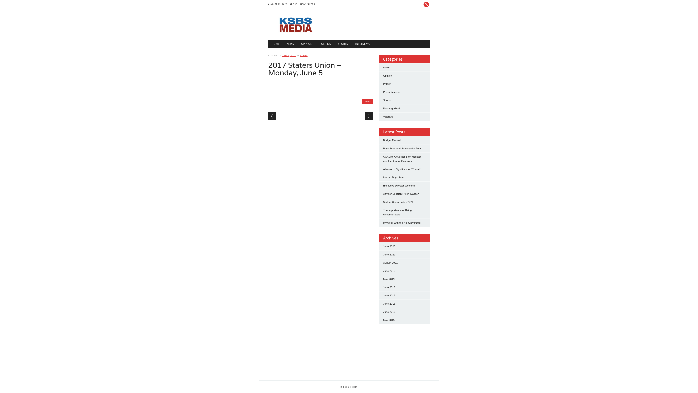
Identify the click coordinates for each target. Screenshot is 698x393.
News (290, 43)
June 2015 (389, 311)
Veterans (388, 116)
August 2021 (390, 262)
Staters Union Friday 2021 (398, 202)
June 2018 (389, 287)
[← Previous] (272, 116)
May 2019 (389, 279)
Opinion (306, 43)
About (294, 4)
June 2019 (389, 270)
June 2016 (389, 303)
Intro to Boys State (393, 177)
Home (275, 43)
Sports (343, 43)
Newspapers (307, 4)
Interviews (362, 43)
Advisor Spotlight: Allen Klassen (401, 193)
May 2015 (389, 320)
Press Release (391, 92)
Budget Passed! (392, 140)
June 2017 (389, 295)
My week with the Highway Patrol (402, 222)
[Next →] (369, 116)
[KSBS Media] (295, 32)
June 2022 (389, 254)
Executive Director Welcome (399, 185)
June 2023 (389, 246)
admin (304, 55)
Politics (325, 43)
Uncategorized (391, 108)
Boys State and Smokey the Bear (402, 148)
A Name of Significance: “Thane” (401, 169)
